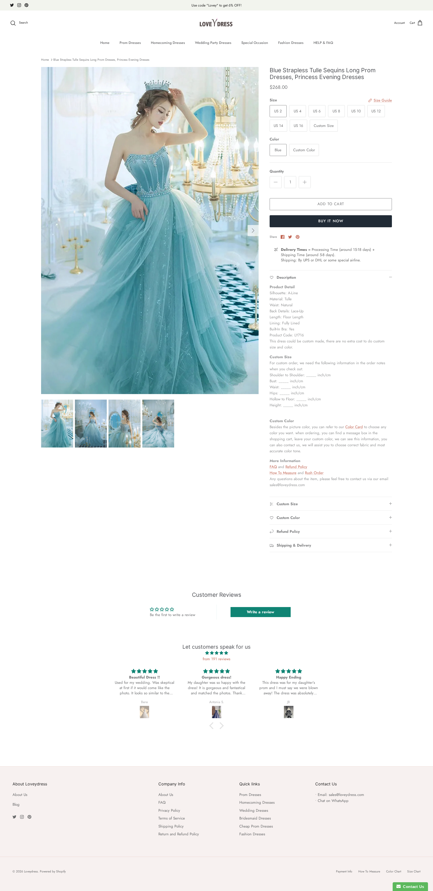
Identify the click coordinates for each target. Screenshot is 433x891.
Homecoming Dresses (168, 42)
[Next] (253, 230)
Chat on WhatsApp (333, 800)
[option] (150, 230)
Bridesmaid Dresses (255, 818)
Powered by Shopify (53, 871)
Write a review (260, 612)
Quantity (277, 171)
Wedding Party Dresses (213, 42)
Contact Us (412, 886)
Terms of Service (171, 818)
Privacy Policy (169, 810)
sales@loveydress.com (346, 794)
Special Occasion (254, 42)
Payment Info (344, 871)
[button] (212, 725)
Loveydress (31, 871)
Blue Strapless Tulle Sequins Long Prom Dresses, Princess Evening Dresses (101, 59)
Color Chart (393, 871)
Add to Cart (330, 204)
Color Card (354, 427)
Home (105, 42)
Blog (16, 804)
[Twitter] (12, 5)
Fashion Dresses (290, 42)
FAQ (273, 467)
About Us (20, 794)
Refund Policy (296, 467)
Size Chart (413, 871)
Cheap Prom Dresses (256, 826)
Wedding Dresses (253, 810)
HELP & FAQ (323, 42)
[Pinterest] (26, 5)
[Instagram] (19, 5)
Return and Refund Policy (178, 834)
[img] (216, 653)
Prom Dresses (130, 42)
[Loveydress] (216, 23)
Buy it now (331, 221)
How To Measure (283, 473)
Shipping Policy (171, 826)
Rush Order (314, 473)
